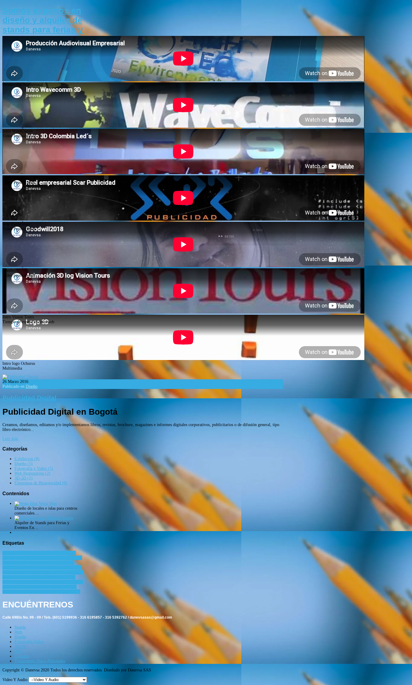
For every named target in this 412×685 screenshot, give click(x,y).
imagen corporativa (19, 572)
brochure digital (29, 558)
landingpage (47, 572)
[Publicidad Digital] (20, 376)
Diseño (31, 386)
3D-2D (20, 646)
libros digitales (70, 572)
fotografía (72, 567)
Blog (18, 651)
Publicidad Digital (29, 397)
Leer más (10, 438)
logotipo (10, 577)
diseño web (12, 562)
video (47, 591)
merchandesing (62, 577)
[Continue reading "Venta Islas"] (26, 503)
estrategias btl (33, 567)
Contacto (22, 656)
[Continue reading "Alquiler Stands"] (30, 518)
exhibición (54, 567)
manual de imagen (34, 577)
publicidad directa (44, 582)
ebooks (29, 562)
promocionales (15, 582)
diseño (76, 558)
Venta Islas (48, 503)
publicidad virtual (28, 587)
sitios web (33, 591)
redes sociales (56, 587)
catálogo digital (57, 558)
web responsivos (66, 591)
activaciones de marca (21, 553)
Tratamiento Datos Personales (39, 661)
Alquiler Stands (60, 518)
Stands (20, 627)
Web (18, 632)
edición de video (50, 562)
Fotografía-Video (29, 641)
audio (46, 553)
